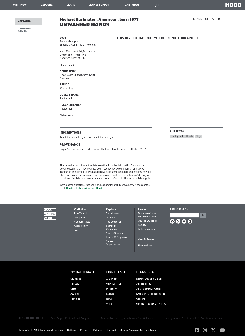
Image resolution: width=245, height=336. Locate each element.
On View (110, 217)
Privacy (84, 330)
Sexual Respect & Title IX (151, 303)
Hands (189, 136)
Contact (111, 330)
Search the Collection (112, 228)
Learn (71, 5)
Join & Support (100, 5)
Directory (111, 288)
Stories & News (114, 233)
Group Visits (80, 217)
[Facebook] (197, 329)
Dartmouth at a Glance (149, 278)
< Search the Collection (24, 30)
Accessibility (81, 226)
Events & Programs (116, 237)
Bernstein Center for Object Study (147, 215)
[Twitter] (213, 329)
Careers (140, 298)
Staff (73, 288)
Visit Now (20, 5)
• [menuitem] (77, 330)
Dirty (198, 136)
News (109, 298)
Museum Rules (82, 222)
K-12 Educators (146, 229)
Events (110, 293)
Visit (109, 303)
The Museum (113, 213)
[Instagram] (205, 329)
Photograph (177, 136)
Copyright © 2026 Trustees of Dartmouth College (47, 330)
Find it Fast (116, 272)
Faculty (142, 225)
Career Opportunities (113, 243)
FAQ (76, 230)
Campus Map (113, 283)
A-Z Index (111, 278)
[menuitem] (83, 286)
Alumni (74, 293)
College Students (147, 221)
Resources (145, 272)
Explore (47, 5)
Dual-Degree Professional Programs (71, 318)
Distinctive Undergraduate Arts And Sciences (127, 318)
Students (75, 278)
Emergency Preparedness (151, 293)
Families (75, 298)
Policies (97, 330)
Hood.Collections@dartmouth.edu (84, 188)
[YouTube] (222, 329)
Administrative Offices (149, 288)
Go (203, 215)
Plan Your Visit (81, 213)
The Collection (114, 222)
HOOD (233, 5)
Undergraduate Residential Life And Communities (193, 318)
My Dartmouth (82, 272)
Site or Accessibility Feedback (138, 330)
